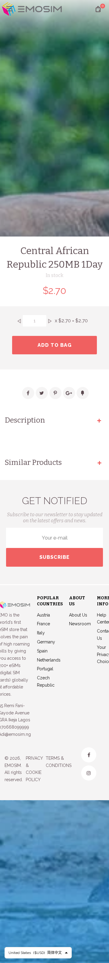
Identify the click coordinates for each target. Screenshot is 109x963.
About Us (78, 615)
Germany (46, 641)
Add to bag (55, 345)
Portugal (45, 668)
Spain (42, 651)
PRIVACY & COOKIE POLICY (34, 769)
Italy (41, 632)
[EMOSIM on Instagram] (88, 773)
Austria (43, 615)
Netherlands (49, 660)
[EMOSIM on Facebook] (88, 754)
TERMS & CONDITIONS (58, 762)
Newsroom (80, 623)
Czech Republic (45, 681)
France (43, 623)
